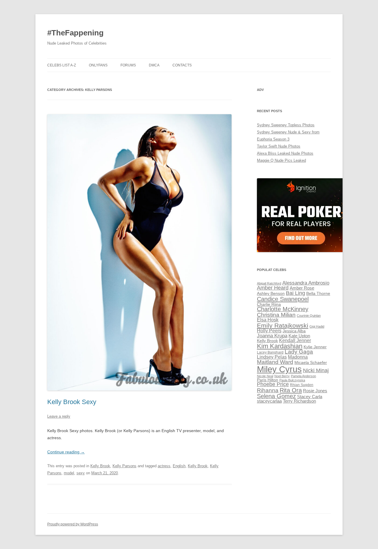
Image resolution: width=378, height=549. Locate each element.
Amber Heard (273, 288)
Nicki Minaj (316, 370)
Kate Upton (299, 336)
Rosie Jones (315, 390)
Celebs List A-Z (61, 65)
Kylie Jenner (315, 347)
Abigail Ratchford (269, 283)
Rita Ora (291, 390)
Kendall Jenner (295, 340)
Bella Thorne (318, 293)
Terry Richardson (299, 401)
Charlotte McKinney (282, 309)
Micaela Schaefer (310, 362)
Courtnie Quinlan (309, 315)
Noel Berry (282, 376)
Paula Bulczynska (292, 380)
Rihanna (267, 390)
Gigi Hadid (316, 326)
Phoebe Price (273, 384)
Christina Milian (276, 315)
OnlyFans (98, 65)
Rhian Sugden (301, 385)
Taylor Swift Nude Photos (278, 146)
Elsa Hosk (267, 319)
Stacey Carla (309, 396)
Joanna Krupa (272, 336)
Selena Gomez (276, 396)
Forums (128, 65)
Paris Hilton (267, 380)
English (179, 466)
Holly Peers (269, 330)
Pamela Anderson (303, 376)
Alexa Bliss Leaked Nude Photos (285, 153)
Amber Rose (302, 288)
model (69, 473)
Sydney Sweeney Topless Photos (286, 125)
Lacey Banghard (270, 352)
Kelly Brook (100, 466)
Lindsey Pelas (272, 357)
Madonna (298, 357)
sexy (80, 473)
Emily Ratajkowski (282, 325)
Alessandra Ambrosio (305, 283)
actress (164, 466)
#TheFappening (75, 32)
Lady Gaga (299, 352)
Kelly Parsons (124, 466)
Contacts (182, 65)
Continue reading (66, 452)
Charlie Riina (269, 304)
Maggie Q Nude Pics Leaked (281, 160)
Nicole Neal (265, 376)
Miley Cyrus (279, 369)
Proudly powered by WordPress (72, 524)
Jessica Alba (294, 331)
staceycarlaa (269, 401)
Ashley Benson (271, 293)
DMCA (154, 65)
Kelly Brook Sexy (71, 402)
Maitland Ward (275, 362)
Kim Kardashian (279, 346)
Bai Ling (295, 293)
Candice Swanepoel (283, 298)
